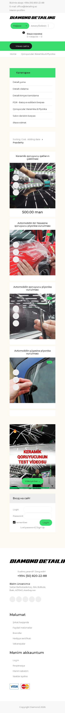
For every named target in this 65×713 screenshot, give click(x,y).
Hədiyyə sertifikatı (21, 638)
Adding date (33, 139)
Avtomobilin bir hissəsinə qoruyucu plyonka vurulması (33, 224)
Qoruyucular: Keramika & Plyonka (30, 109)
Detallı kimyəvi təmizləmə (26, 95)
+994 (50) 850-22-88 (34, 2)
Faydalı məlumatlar (22, 627)
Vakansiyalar (18, 643)
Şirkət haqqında (20, 622)
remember (21, 522)
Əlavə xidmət (19, 122)
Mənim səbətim (20, 671)
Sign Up (41, 527)
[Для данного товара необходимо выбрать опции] (16, 178)
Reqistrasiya (18, 665)
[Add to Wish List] (16, 185)
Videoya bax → (32, 481)
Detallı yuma (19, 82)
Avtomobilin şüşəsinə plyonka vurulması (32, 352)
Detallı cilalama (20, 89)
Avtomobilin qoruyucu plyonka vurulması (32, 288)
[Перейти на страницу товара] (32, 185)
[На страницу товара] (16, 192)
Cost (23, 139)
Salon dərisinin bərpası (24, 116)
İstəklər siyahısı (20, 676)
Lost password (28, 527)
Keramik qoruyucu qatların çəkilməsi (32, 157)
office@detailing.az (27, 6)
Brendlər (17, 633)
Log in (15, 660)
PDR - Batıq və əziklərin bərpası (28, 102)
